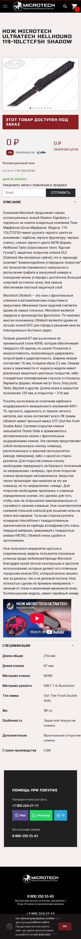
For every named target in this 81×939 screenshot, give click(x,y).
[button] (30, 108)
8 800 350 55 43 (40, 896)
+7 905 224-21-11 (25, 806)
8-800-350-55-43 (25, 836)
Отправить (60, 193)
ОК (65, 926)
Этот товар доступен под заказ (37, 122)
